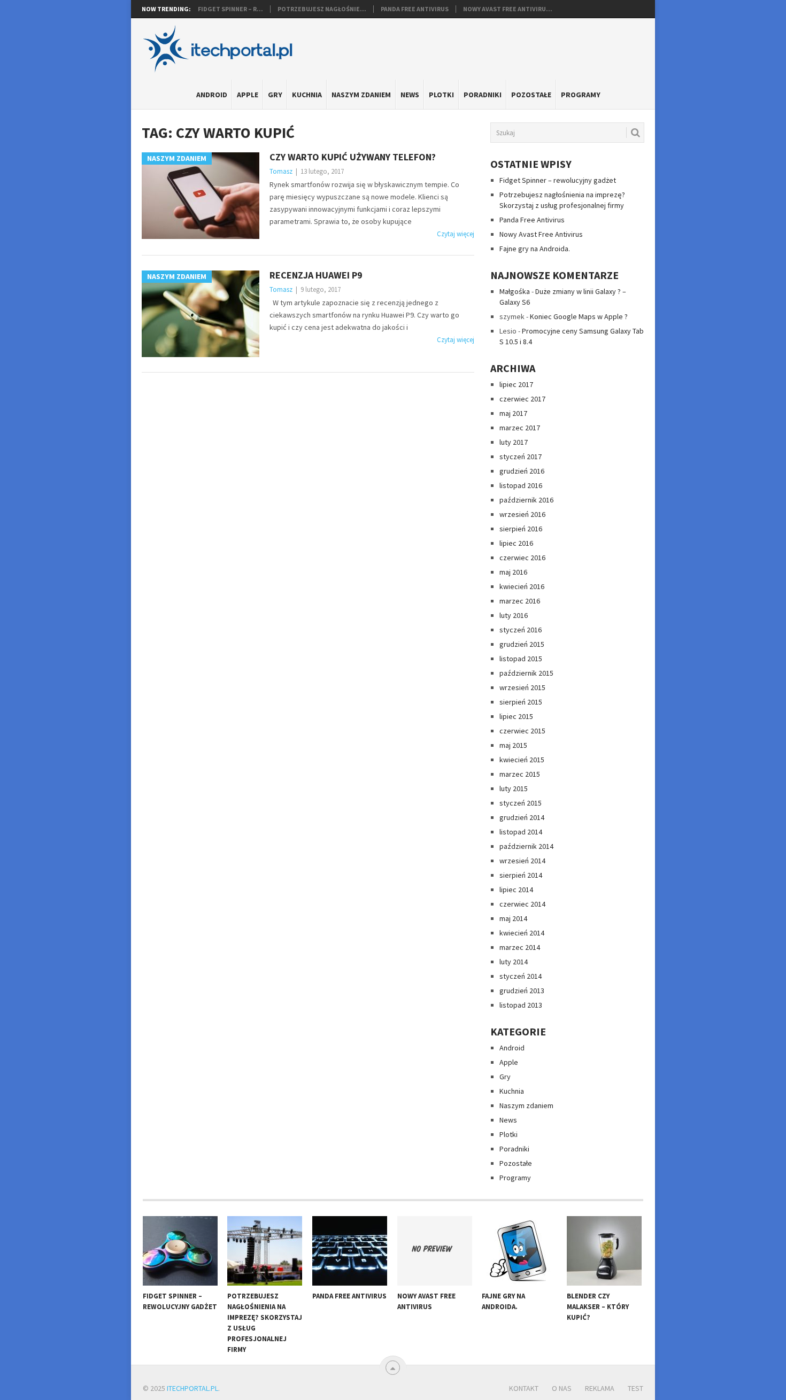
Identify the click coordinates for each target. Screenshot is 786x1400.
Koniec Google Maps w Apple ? (579, 316)
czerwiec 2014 (522, 904)
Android (211, 94)
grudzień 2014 (521, 817)
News (409, 94)
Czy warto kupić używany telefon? (352, 157)
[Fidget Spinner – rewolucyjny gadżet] (180, 1251)
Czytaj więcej (455, 233)
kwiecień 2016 (521, 586)
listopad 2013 (520, 1005)
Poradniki (483, 94)
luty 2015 (513, 788)
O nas (562, 1388)
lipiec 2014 (516, 889)
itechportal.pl (192, 1388)
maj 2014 (513, 918)
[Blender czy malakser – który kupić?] (604, 1251)
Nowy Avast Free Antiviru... (507, 9)
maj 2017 (513, 413)
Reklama (599, 1388)
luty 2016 (513, 615)
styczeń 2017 (520, 456)
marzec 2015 (519, 774)
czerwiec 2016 (522, 557)
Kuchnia (307, 94)
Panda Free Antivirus (415, 9)
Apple (247, 94)
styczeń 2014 (520, 976)
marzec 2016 (519, 601)
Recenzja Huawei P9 (316, 275)
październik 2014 (526, 846)
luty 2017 (513, 442)
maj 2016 (513, 572)
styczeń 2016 (520, 630)
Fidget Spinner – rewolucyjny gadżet (557, 180)
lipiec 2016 (516, 543)
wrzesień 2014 (522, 860)
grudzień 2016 (521, 471)
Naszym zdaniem (361, 94)
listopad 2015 (520, 658)
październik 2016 (526, 500)
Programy (580, 94)
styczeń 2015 (520, 803)
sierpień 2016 (520, 528)
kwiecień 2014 (521, 933)
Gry (275, 94)
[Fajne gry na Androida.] (519, 1251)
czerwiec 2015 (522, 731)
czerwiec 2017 (522, 399)
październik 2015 (526, 673)
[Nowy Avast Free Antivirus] (434, 1251)
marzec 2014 (519, 947)
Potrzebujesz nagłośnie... (322, 9)
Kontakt (523, 1388)
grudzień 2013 (521, 990)
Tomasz (280, 171)
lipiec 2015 (516, 716)
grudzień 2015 (521, 644)
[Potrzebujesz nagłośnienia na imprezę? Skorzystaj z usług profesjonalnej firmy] (264, 1251)
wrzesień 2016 (522, 514)
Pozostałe (531, 94)
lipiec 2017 (516, 384)
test (635, 1388)
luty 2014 (513, 961)
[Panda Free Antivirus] (349, 1251)
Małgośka (514, 291)
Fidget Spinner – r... (230, 9)
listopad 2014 (520, 832)
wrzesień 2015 (522, 687)
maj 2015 (513, 745)
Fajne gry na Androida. (534, 248)
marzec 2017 (519, 427)
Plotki (441, 94)
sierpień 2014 (520, 875)
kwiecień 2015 (521, 759)
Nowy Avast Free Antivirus (541, 234)
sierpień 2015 (520, 702)
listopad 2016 (520, 485)
